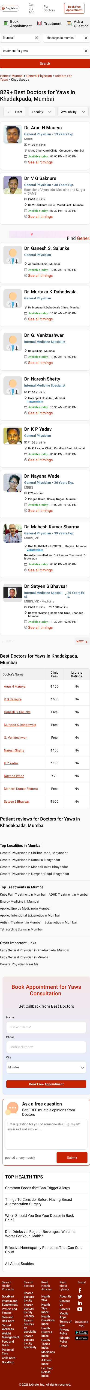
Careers (65, 1309)
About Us (66, 1296)
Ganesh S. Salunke (17, 712)
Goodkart (8, 1296)
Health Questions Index (48, 1320)
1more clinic (35, 401)
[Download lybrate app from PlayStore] (81, 1333)
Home (4, 76)
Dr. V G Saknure (40, 178)
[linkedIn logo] (80, 1304)
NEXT (80, 641)
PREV (9, 641)
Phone (10, 1037)
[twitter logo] (80, 1298)
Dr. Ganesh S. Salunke (46, 248)
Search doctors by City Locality (29, 1310)
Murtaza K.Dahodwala (20, 725)
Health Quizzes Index (46, 1332)
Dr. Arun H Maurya (43, 127)
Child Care (8, 1358)
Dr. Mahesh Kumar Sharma (51, 527)
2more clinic (35, 549)
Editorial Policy (65, 1339)
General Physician (39, 76)
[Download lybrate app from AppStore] (81, 1339)
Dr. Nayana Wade (42, 476)
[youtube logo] (80, 1311)
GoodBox (8, 1362)
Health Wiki (45, 1298)
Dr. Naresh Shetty (42, 379)
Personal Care (8, 1351)
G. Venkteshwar (15, 737)
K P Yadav (11, 763)
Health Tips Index (45, 1308)
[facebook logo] (80, 1292)
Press (63, 1346)
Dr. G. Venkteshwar (44, 335)
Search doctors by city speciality (30, 1341)
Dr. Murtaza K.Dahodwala (50, 292)
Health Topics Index (45, 1343)
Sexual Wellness (8, 1327)
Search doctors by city (29, 1296)
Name (10, 1017)
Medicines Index (48, 1353)
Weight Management (10, 1335)
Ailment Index (46, 1362)
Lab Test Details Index (47, 1372)
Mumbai (17, 76)
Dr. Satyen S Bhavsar (45, 586)
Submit (72, 1157)
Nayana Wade (14, 776)
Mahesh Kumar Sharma (21, 789)
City (8, 1057)
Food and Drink (8, 1343)
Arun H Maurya (15, 686)
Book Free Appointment (74, 8)
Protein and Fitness (9, 1310)
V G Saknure (12, 699)
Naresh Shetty (14, 750)
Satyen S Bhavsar (16, 801)
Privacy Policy (64, 1331)
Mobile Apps (64, 1315)
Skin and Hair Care (8, 1319)
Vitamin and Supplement (10, 1302)
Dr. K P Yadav (38, 429)
